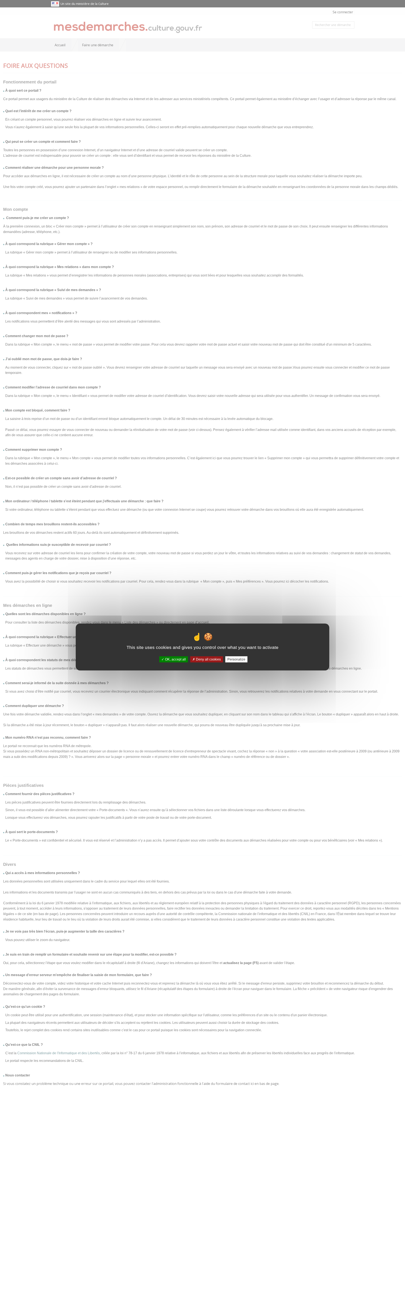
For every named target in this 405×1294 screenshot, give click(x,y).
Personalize (236, 659)
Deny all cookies (208, 659)
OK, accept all (175, 659)
